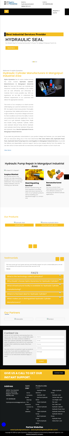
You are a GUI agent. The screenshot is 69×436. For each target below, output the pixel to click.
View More (7, 150)
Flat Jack (54, 402)
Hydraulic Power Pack (58, 409)
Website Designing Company (34, 434)
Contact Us (29, 407)
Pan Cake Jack (56, 404)
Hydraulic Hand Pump (58, 411)
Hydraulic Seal (41, 395)
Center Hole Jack (57, 397)
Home (28, 393)
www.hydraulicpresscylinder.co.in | (44, 430)
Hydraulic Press (56, 418)
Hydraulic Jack (56, 395)
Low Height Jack (57, 400)
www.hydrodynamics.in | (20, 430)
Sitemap (28, 400)
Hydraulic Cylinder (57, 407)
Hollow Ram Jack (57, 421)
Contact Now (58, 373)
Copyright (8, 432)
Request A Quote (56, 12)
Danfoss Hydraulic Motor (19, 225)
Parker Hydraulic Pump (49, 225)
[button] (5, 40)
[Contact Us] (4, 425)
